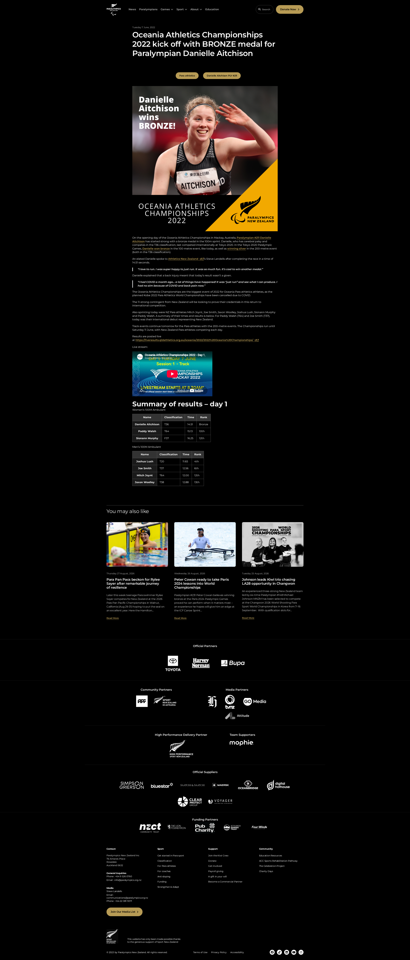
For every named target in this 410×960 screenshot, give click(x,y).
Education (212, 9)
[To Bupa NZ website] (233, 662)
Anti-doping (164, 876)
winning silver (236, 248)
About (194, 9)
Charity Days (266, 871)
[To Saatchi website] (192, 784)
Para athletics (187, 75)
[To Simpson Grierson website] (132, 784)
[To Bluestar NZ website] (162, 784)
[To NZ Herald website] (212, 701)
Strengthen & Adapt (168, 886)
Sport (180, 9)
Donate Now (288, 9)
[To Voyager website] (220, 801)
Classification (164, 860)
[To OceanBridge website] (248, 784)
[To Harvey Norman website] (201, 662)
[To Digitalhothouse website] (278, 784)
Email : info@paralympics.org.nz (124, 880)
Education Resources (270, 855)
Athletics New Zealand (186, 258)
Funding (162, 881)
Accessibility (237, 952)
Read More (113, 618)
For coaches (164, 871)
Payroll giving (215, 871)
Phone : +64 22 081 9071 (119, 901)
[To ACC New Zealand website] (141, 700)
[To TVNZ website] (230, 701)
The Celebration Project (272, 866)
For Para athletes (166, 866)
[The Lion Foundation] (178, 827)
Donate (212, 860)
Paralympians (148, 9)
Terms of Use (200, 952)
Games (165, 9)
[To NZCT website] (151, 827)
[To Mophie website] (242, 742)
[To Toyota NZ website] (173, 662)
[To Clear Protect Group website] (190, 801)
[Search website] (259, 9)
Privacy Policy (218, 952)
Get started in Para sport (170, 855)
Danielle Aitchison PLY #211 (222, 75)
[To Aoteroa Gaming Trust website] (232, 827)
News (132, 9)
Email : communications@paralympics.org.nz (127, 896)
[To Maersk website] (220, 784)
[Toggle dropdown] (172, 9)
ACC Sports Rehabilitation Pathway (278, 860)
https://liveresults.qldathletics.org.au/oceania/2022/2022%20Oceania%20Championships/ (197, 340)
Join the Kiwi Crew (218, 855)
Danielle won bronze (156, 248)
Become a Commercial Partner (225, 881)
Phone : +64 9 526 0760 (119, 876)
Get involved (215, 866)
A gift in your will (217, 876)
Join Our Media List (123, 911)
